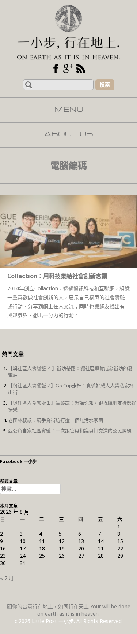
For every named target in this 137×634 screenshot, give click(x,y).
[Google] (68, 68)
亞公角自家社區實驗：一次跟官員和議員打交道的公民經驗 (70, 430)
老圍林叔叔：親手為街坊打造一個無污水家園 (55, 420)
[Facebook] (56, 68)
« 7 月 (7, 578)
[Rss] (81, 68)
